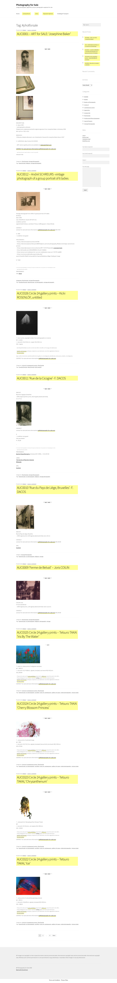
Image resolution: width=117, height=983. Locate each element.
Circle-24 (24, 365)
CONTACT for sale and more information (27, 149)
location (18, 468)
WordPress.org (86, 141)
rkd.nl (20, 273)
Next (54, 935)
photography (42, 621)
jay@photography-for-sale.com (47, 149)
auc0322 (37, 924)
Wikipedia (18, 462)
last (46, 49)
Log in (83, 135)
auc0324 (37, 766)
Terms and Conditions (54, 980)
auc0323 (37, 848)
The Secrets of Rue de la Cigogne (25, 460)
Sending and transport (21, 351)
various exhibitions (32, 676)
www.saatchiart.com (45, 145)
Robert (24, 30)
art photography (39, 282)
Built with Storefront (22, 970)
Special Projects (88, 121)
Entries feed (85, 137)
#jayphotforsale (23, 282)
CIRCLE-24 (44, 676)
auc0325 (37, 692)
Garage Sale (87, 113)
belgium (28, 163)
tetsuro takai (75, 692)
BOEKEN (86, 96)
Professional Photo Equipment (91, 118)
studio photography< (66, 692)
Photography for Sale (27, 4)
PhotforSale (25, 161)
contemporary (47, 692)
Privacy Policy (64, 980)
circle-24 (41, 692)
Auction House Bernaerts (23, 454)
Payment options (20, 353)
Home (18, 13)
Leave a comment (31, 30)
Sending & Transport (63, 13)
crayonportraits (58, 248)
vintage (41, 556)
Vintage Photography (34, 161)
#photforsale (22, 163)
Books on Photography (90, 102)
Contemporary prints (32, 365)
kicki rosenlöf (38, 367)
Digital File (87, 110)
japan (58, 692)
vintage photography (36, 163)
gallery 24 (54, 692)
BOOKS (86, 99)
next (49, 49)
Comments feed (86, 139)
